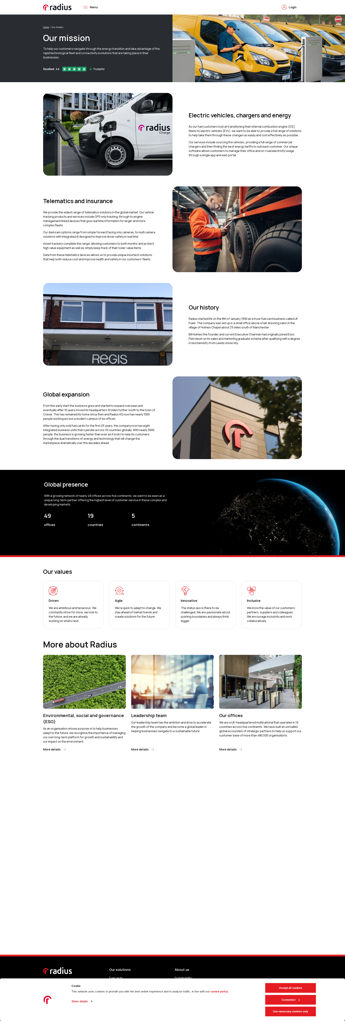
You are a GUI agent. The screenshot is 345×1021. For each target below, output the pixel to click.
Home (46, 27)
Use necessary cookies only (290, 1011)
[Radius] (57, 7)
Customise (288, 999)
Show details (80, 1001)
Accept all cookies (290, 987)
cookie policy (219, 991)
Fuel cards (116, 978)
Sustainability (183, 978)
